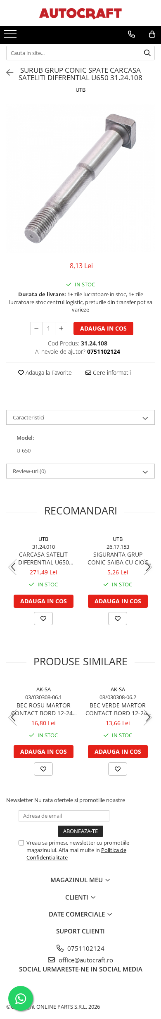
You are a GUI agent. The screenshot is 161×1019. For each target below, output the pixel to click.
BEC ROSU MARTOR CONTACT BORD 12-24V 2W (43, 709)
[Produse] (11, 36)
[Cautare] (147, 53)
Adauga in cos (103, 328)
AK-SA (43, 689)
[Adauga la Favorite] (43, 618)
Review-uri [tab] (29, 471)
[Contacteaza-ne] (131, 34)
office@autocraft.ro (85, 960)
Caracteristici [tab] (28, 417)
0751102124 (85, 948)
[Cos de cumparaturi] (152, 34)
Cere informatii (111, 372)
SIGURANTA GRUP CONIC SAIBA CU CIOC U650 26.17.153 (118, 558)
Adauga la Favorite (48, 372)
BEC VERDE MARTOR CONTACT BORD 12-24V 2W (117, 709)
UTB (80, 89)
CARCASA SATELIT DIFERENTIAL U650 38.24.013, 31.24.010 (43, 558)
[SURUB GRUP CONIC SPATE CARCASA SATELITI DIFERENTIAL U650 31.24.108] (80, 178)
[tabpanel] (80, 178)
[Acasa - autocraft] (80, 13)
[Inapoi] (6, 72)
